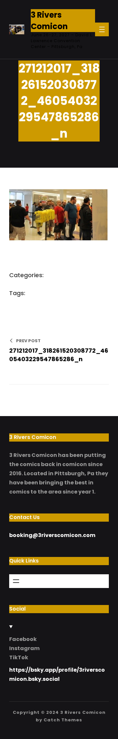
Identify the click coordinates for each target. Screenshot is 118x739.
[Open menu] (102, 29)
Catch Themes (63, 720)
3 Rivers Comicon (83, 712)
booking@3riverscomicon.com (52, 535)
